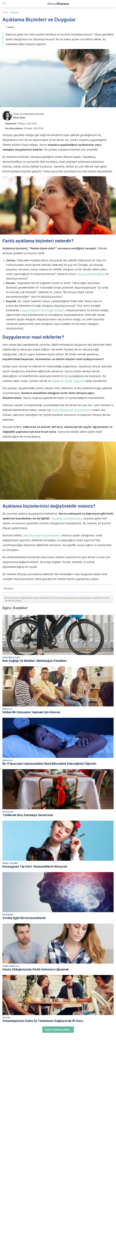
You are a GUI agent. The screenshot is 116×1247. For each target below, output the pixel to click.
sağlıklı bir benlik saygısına (68, 380)
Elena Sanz (19, 117)
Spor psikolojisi (11, 657)
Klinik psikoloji (10, 966)
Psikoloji (7, 709)
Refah (5, 12)
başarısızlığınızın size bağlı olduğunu (43, 310)
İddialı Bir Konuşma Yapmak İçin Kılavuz (31, 712)
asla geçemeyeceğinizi (91, 274)
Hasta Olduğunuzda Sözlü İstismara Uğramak (35, 969)
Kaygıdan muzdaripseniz (66, 518)
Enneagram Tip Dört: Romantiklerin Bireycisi (34, 866)
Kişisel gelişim (10, 863)
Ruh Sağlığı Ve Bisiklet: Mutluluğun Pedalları (34, 661)
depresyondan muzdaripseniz (41, 535)
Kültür (6, 1017)
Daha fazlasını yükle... (58, 1029)
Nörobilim (7, 915)
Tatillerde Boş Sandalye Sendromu (27, 815)
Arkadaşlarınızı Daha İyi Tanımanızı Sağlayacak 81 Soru (42, 1021)
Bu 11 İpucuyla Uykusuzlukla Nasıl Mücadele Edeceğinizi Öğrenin (49, 763)
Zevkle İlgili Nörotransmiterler (24, 918)
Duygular (15, 12)
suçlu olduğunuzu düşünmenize (71, 410)
